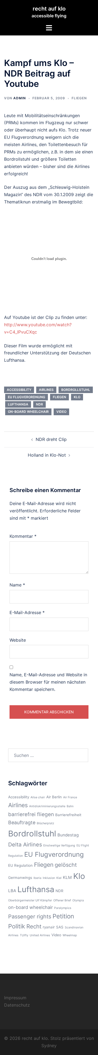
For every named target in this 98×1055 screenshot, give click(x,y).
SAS (59, 927)
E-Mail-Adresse (27, 612)
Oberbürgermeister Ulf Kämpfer (30, 900)
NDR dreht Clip (51, 439)
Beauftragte (21, 822)
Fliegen (79, 98)
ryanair (49, 927)
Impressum (15, 997)
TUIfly (24, 935)
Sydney (49, 1045)
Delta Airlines (25, 844)
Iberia (37, 878)
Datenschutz (17, 1005)
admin (19, 98)
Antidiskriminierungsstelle (47, 806)
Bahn (70, 806)
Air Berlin (54, 797)
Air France (70, 797)
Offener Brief (62, 900)
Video (61, 412)
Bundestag (68, 835)
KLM (67, 877)
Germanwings (20, 877)
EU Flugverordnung (26, 397)
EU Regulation (20, 865)
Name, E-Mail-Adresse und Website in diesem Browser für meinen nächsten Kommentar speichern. (48, 682)
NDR (39, 404)
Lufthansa (18, 404)
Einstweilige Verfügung (59, 845)
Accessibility (19, 390)
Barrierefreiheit (68, 815)
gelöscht (66, 865)
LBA (12, 890)
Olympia (78, 900)
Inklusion (49, 878)
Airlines (46, 390)
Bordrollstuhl (75, 390)
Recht (33, 926)
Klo (77, 397)
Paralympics (62, 908)
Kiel (59, 878)
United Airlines (40, 935)
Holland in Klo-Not (47, 455)
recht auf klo (49, 8)
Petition (63, 916)
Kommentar (23, 536)
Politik (16, 926)
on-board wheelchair (28, 412)
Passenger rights (29, 916)
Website (18, 640)
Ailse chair (37, 797)
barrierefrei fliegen (31, 814)
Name (17, 585)
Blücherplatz (45, 823)
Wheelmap (70, 935)
